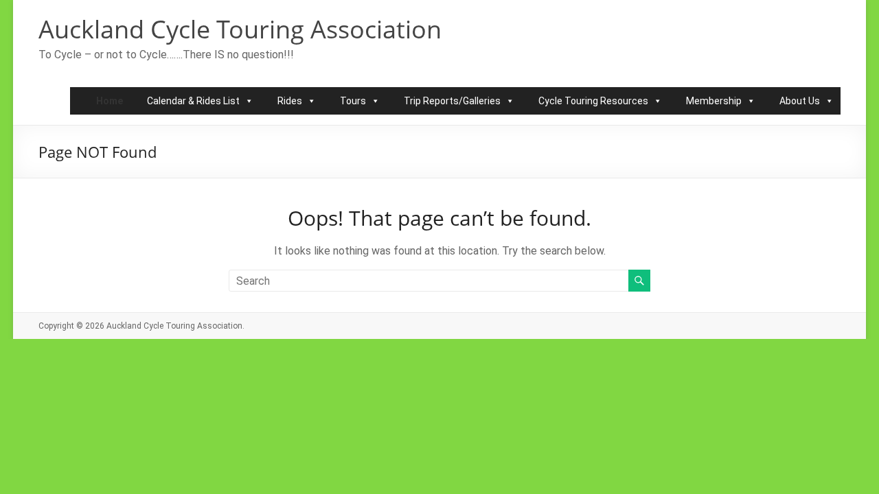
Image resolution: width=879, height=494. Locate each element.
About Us (799, 100)
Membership (714, 100)
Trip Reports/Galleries (452, 100)
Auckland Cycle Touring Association (240, 29)
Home (109, 100)
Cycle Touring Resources (593, 100)
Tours (353, 100)
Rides (289, 100)
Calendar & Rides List (193, 100)
